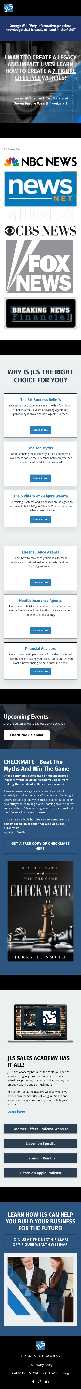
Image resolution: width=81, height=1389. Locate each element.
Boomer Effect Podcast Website (40, 1129)
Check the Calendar (27, 735)
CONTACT (50, 1373)
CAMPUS (18, 1373)
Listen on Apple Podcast (41, 1173)
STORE (34, 1373)
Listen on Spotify (40, 1143)
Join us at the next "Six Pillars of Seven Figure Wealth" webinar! (40, 100)
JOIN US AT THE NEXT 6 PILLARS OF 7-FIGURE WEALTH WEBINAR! (40, 1242)
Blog (65, 1373)
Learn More (16, 1111)
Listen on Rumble (40, 1158)
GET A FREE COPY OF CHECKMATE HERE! (40, 846)
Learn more (40, 429)
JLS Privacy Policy (41, 1365)
